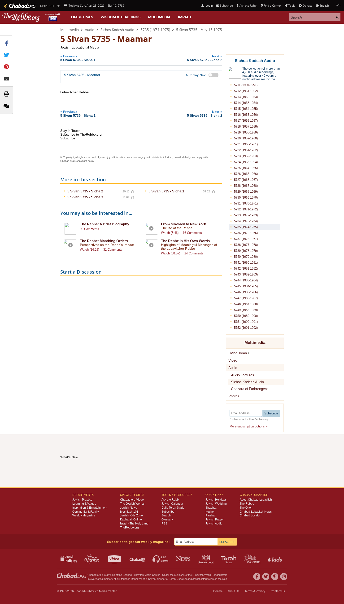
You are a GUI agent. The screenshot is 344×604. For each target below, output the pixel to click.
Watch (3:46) (170, 233)
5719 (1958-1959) (246, 132)
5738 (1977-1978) (246, 245)
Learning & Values (84, 503)
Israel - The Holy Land (134, 523)
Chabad (127, 574)
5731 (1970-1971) (246, 203)
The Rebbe (247, 503)
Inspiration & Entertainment (89, 507)
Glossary (167, 519)
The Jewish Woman (132, 503)
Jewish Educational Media (79, 47)
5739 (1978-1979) (246, 251)
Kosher (210, 511)
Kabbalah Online (131, 519)
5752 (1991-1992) (246, 327)
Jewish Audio (213, 523)
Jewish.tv (114, 558)
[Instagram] (283, 576)
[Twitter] (265, 576)
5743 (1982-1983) (246, 274)
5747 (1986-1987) (246, 298)
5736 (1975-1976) (246, 233)
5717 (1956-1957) (246, 120)
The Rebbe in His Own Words (185, 241)
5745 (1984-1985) (246, 286)
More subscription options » (248, 426)
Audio (89, 29)
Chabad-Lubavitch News (256, 511)
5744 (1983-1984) (246, 280)
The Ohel (246, 507)
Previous (78, 58)
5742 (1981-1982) (246, 268)
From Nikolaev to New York (183, 224)
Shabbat (210, 507)
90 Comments (89, 229)
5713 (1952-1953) (246, 97)
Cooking (206, 558)
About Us (233, 591)
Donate (307, 6)
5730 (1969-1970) (246, 197)
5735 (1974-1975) (155, 29)
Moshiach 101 (129, 511)
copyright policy (85, 161)
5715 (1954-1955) (246, 109)
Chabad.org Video (132, 499)
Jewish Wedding (216, 503)
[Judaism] (19, 5)
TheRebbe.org (129, 527)
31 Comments (112, 249)
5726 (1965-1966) (246, 174)
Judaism (182, 578)
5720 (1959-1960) (246, 138)
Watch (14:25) (89, 249)
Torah (172, 578)
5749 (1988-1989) (246, 310)
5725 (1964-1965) (246, 168)
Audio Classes (160, 558)
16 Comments (192, 233)
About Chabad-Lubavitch (256, 499)
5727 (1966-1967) (246, 180)
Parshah (210, 515)
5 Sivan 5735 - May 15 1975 (199, 29)
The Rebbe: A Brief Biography (104, 224)
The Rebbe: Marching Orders (104, 241)
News (183, 558)
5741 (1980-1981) (246, 262)
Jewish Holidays (215, 499)
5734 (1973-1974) (246, 221)
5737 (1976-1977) (246, 239)
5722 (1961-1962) (246, 150)
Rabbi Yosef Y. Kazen (143, 578)
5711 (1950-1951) (245, 85)
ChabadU (137, 558)
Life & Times (82, 17)
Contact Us (278, 591)
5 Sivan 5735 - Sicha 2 (85, 191)
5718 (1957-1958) (246, 126)
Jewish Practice (82, 499)
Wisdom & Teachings (120, 17)
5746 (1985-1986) (246, 292)
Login (209, 6)
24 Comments (194, 253)
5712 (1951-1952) (246, 91)
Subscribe (167, 511)
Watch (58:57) (170, 253)
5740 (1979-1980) (246, 256)
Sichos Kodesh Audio (117, 29)
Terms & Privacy (255, 591)
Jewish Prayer (214, 519)
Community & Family (85, 511)
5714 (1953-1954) (246, 103)
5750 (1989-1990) (246, 316)
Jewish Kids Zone (131, 515)
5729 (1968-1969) (246, 191)
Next (204, 58)
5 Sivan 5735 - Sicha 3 (85, 197)
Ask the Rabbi (248, 6)
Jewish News (128, 507)
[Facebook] (256, 576)
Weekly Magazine (83, 515)
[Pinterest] (274, 576)
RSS (164, 523)
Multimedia (159, 17)
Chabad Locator (250, 515)
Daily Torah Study (172, 507)
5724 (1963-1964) (246, 162)
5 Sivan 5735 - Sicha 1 (166, 191)
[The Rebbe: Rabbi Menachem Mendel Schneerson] (31, 17)
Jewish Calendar (172, 503)
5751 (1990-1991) (246, 322)
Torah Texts (229, 558)
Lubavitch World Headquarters (209, 574)
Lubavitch (138, 574)
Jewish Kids (275, 558)
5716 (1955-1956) (246, 114)
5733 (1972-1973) (246, 215)
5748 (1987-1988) (246, 304)
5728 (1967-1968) (246, 185)
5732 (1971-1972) (246, 209)
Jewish (196, 578)
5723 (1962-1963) (246, 156)
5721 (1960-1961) (246, 144)
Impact (185, 17)
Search (166, 515)
